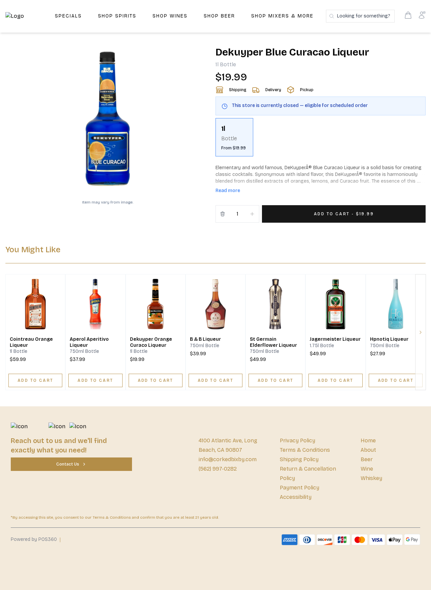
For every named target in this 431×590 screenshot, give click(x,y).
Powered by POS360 (34, 539)
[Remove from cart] (222, 214)
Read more (228, 190)
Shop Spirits (117, 16)
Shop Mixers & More (282, 16)
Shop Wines (170, 16)
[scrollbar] (321, 140)
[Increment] (252, 214)
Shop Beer (219, 16)
